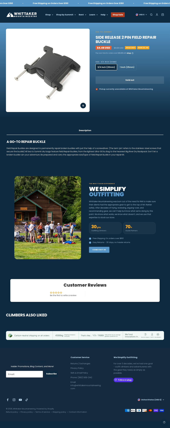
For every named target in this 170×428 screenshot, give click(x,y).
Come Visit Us (99, 250)
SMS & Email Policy (79, 372)
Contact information (78, 412)
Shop (48, 14)
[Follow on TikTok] (26, 399)
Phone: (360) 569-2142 (81, 377)
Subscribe (51, 373)
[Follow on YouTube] (20, 399)
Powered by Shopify (45, 409)
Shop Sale (118, 14)
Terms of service (42, 412)
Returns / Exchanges (80, 363)
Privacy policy (27, 412)
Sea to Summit (104, 32)
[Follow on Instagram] (14, 399)
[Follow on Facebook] (7, 399)
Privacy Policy (77, 368)
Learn (92, 14)
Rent (81, 14)
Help (103, 14)
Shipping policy (59, 412)
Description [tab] (85, 130)
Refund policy (12, 412)
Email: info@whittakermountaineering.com (86, 385)
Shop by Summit (64, 14)
